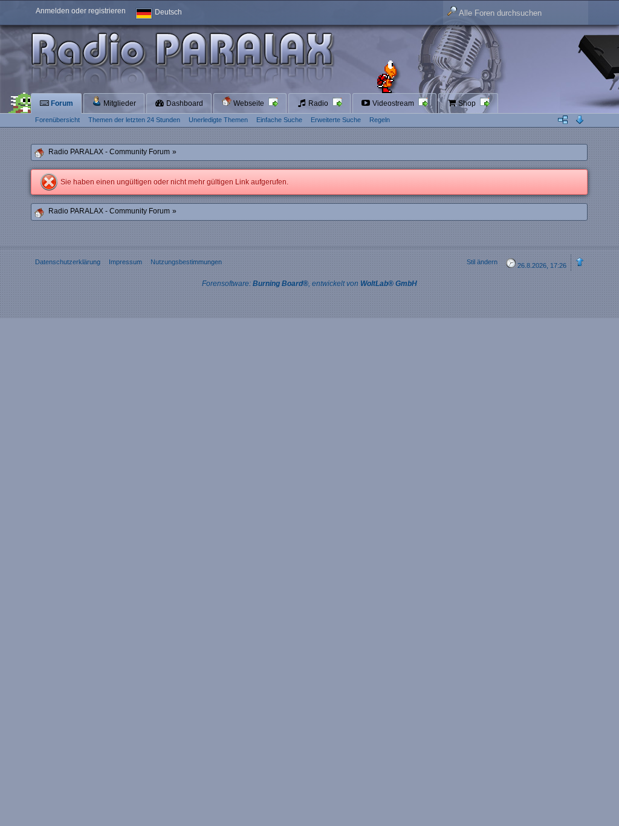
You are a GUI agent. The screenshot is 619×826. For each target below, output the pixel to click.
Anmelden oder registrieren (81, 11)
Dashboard (183, 103)
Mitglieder (119, 103)
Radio (318, 103)
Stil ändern (482, 261)
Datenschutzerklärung (67, 261)
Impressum (125, 261)
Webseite (249, 103)
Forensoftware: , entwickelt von (309, 283)
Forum (61, 103)
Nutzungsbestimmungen (186, 261)
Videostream (393, 103)
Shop (467, 103)
